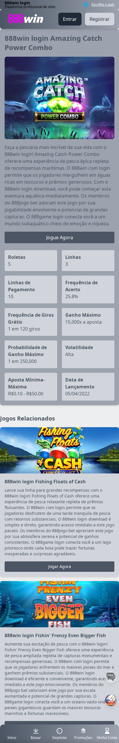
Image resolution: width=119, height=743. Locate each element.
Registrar (100, 19)
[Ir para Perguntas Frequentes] (111, 677)
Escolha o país (103, 4)
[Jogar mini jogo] (111, 700)
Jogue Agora (59, 237)
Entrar (70, 19)
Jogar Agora (59, 566)
